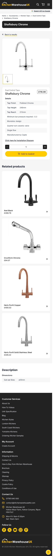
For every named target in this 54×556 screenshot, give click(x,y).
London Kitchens (9, 423)
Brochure (5, 468)
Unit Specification (9, 411)
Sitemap (5, 476)
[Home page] (16, 5)
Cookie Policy (7, 484)
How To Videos (8, 407)
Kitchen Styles (8, 419)
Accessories (13, 16)
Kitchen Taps (25, 16)
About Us (6, 403)
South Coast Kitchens (11, 427)
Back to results (11, 34)
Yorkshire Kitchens (9, 432)
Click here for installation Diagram (19, 140)
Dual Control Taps (39, 16)
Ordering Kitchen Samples (12, 436)
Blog (4, 415)
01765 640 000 (12, 498)
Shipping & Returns (10, 456)
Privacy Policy (8, 480)
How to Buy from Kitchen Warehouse (17, 464)
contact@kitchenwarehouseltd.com (20, 503)
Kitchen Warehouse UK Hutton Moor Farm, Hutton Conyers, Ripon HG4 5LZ (23, 509)
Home (4, 16)
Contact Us (6, 460)
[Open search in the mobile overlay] (38, 4)
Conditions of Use (9, 488)
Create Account (8, 446)
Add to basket (27, 154)
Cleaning (5, 472)
